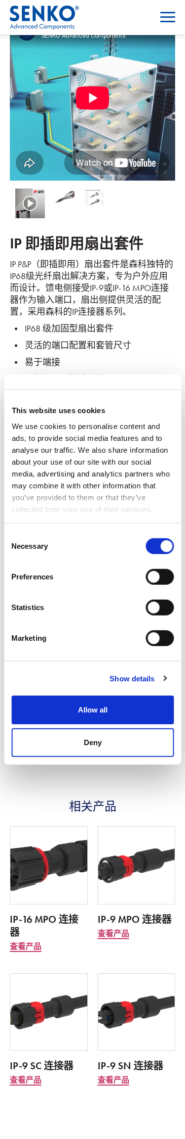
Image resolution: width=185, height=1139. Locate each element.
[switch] (160, 577)
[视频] (30, 203)
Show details (132, 678)
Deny (93, 742)
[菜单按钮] (167, 17)
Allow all (93, 710)
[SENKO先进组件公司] (44, 11)
